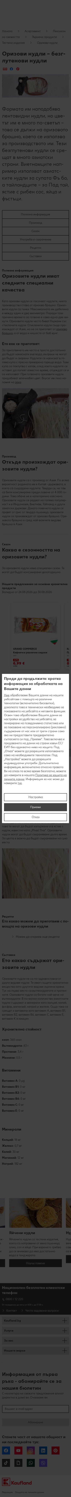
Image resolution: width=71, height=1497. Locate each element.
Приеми (35, 807)
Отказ (36, 817)
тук (20, 783)
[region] (35, 748)
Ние (6, 695)
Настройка (35, 797)
